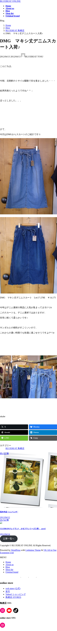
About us (10, 564)
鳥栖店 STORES (13, 597)
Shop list (9, 569)
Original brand (12, 572)
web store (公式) (13, 588)
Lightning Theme (33, 550)
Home (8, 562)
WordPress (15, 550)
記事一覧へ (8, 538)
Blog (8, 567)
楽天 (8, 591)
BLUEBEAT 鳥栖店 (15, 448)
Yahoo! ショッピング (16, 594)
